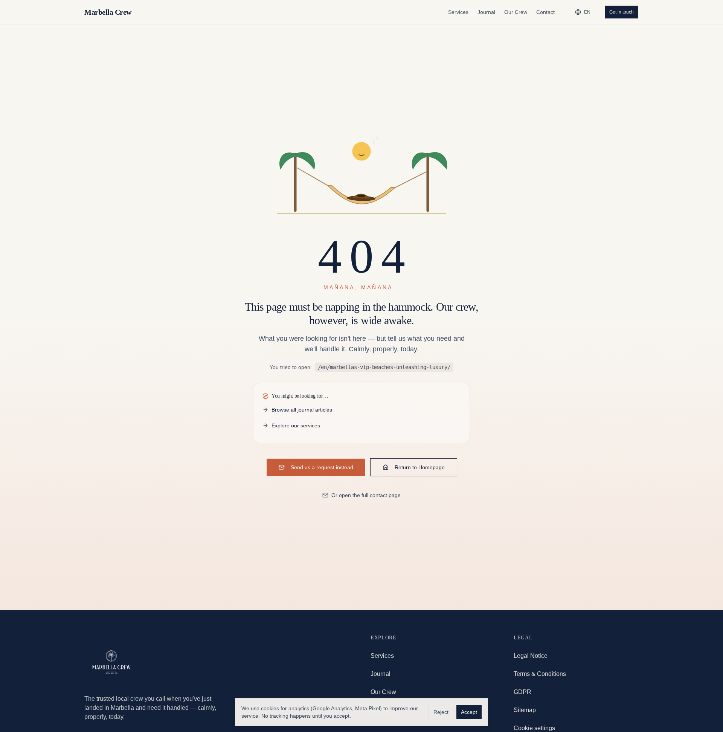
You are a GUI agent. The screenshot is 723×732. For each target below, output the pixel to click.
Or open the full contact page (366, 495)
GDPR (522, 692)
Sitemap (525, 710)
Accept (469, 712)
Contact (545, 12)
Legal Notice (531, 656)
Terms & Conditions (540, 674)
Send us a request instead (322, 467)
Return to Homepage (420, 467)
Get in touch (621, 12)
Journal (486, 12)
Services (458, 12)
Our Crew (515, 12)
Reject (440, 712)
